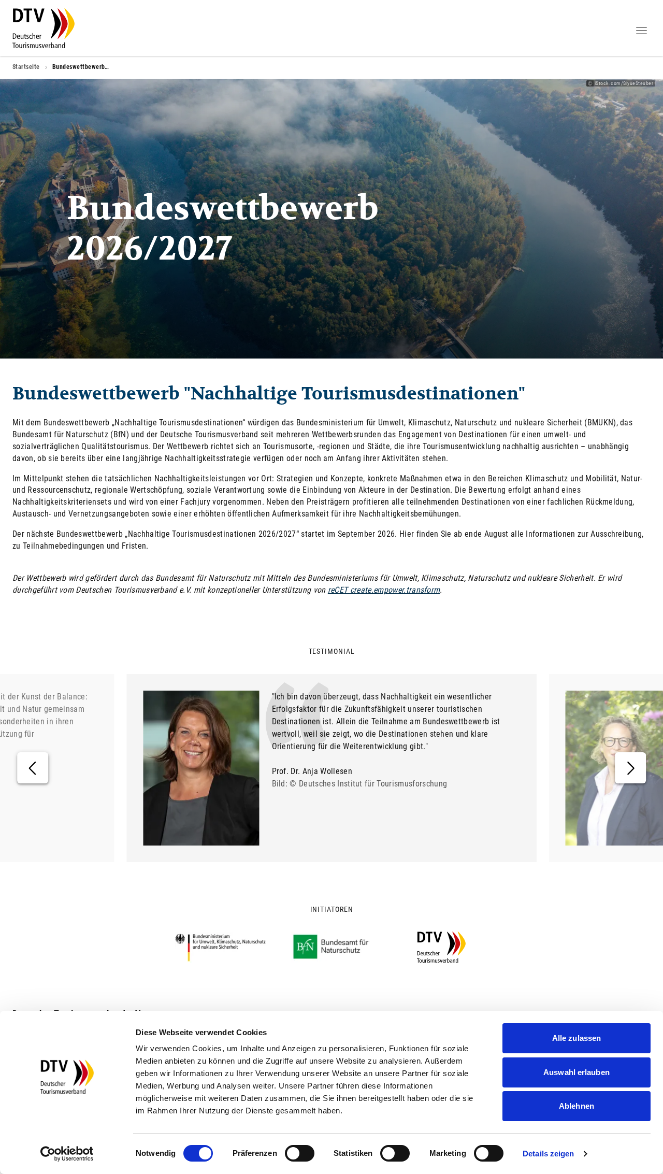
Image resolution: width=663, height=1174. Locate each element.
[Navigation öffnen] (641, 30)
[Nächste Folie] (630, 767)
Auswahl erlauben (576, 1072)
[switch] (299, 1153)
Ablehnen (576, 1105)
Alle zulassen (576, 1038)
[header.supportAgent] (611, 29)
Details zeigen (548, 1153)
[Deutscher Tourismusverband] (43, 28)
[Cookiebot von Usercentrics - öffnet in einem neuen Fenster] (67, 1154)
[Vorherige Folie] (32, 767)
